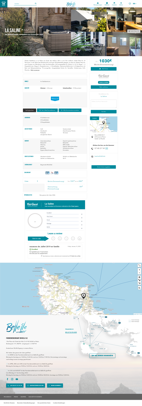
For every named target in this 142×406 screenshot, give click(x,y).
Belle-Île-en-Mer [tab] (71, 332)
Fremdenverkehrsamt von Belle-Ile (17, 338)
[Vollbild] (139, 265)
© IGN (115, 131)
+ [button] (139, 270)
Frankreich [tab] (69, 329)
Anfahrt (94, 118)
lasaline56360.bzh (100, 156)
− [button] (139, 273)
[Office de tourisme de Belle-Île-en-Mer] (16, 326)
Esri (138, 314)
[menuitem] (71, 3)
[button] (134, 4)
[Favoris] (130, 3)
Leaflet (112, 131)
